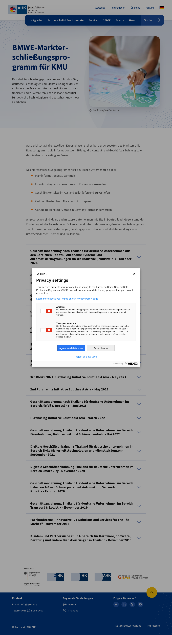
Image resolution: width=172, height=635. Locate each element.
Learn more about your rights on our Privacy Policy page (67, 298)
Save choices (101, 348)
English (40, 273)
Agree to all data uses (71, 348)
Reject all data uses (86, 356)
